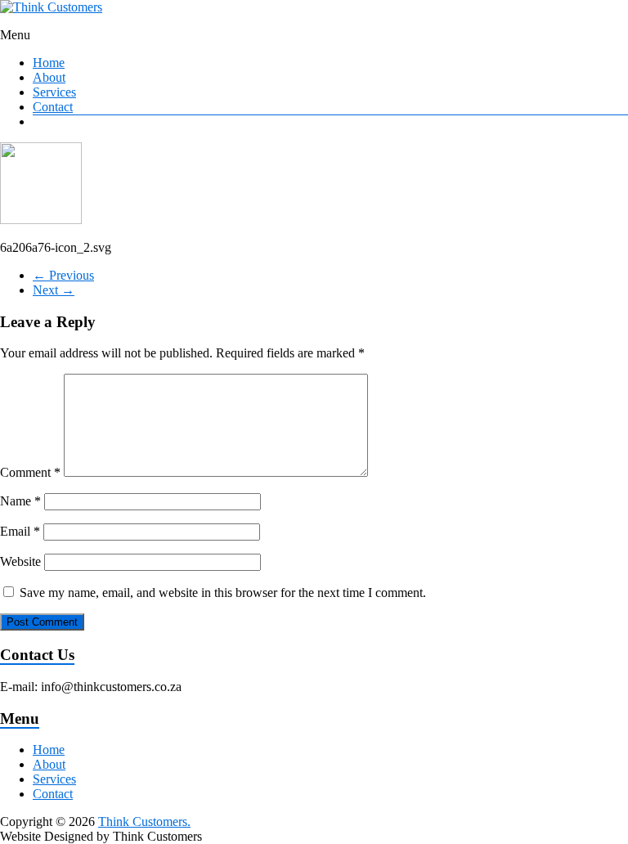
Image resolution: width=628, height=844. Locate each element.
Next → (53, 290)
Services (54, 92)
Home (49, 63)
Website (20, 561)
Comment (30, 472)
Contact (53, 107)
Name (20, 501)
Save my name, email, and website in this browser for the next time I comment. (223, 592)
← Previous (63, 275)
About (49, 77)
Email (20, 531)
